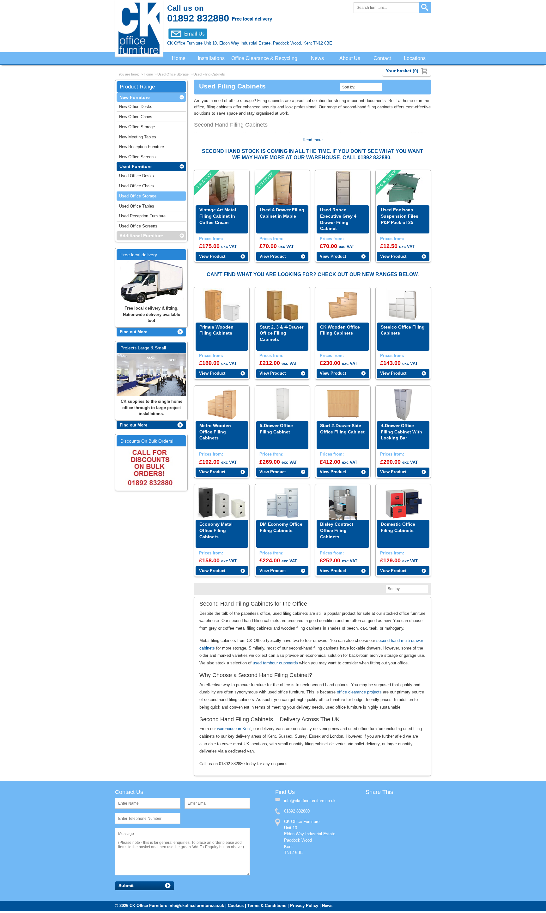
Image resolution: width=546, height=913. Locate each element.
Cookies (236, 907)
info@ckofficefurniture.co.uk (196, 907)
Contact (383, 58)
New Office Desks (135, 108)
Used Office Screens (138, 227)
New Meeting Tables (137, 138)
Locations (415, 58)
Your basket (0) (402, 70)
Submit (126, 887)
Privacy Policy (304, 907)
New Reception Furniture (141, 148)
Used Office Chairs (136, 187)
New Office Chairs (135, 118)
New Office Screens (137, 158)
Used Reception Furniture (142, 217)
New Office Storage (137, 128)
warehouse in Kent (234, 730)
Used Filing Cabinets (209, 75)
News (318, 58)
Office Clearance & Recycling (266, 58)
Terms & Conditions (266, 907)
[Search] (425, 7)
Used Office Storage (173, 75)
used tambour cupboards (275, 664)
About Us (351, 58)
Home (178, 58)
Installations (211, 58)
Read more (313, 140)
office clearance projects (359, 693)
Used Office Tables (136, 207)
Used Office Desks (136, 177)
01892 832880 (297, 813)
